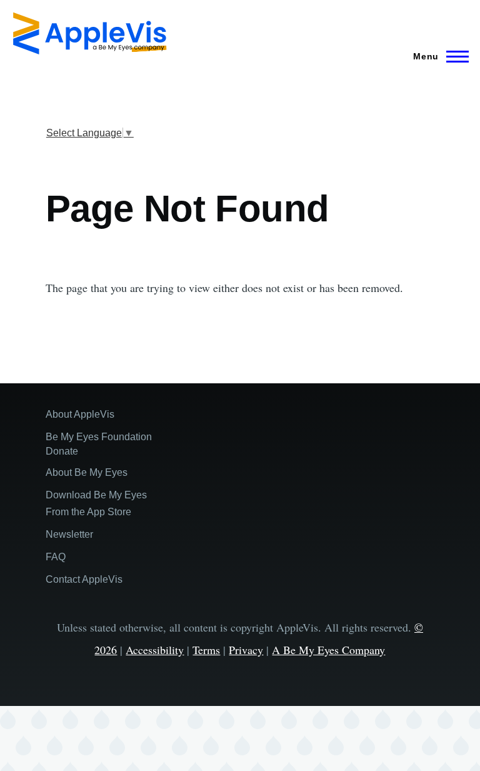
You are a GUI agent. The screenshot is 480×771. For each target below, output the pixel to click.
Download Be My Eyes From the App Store (96, 503)
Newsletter (69, 534)
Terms (206, 649)
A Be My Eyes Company (328, 649)
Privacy (246, 649)
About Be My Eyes (87, 472)
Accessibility (155, 649)
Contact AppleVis (84, 579)
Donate (62, 451)
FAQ (56, 557)
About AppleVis (80, 414)
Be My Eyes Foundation (99, 436)
